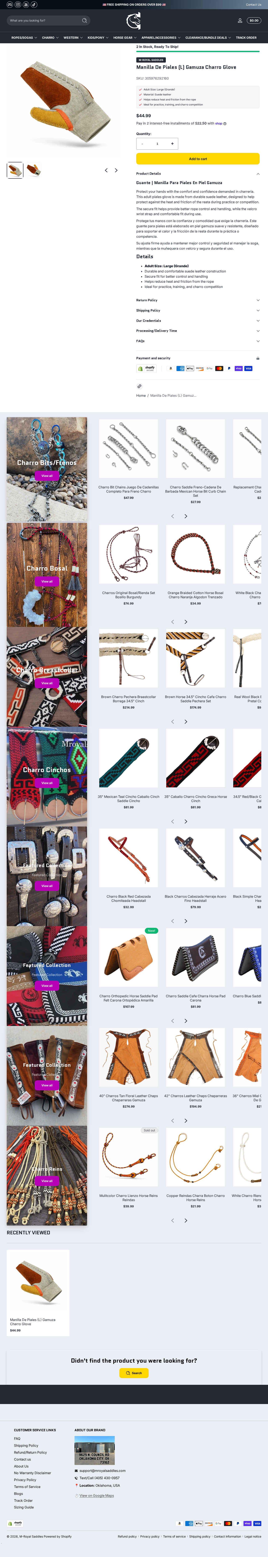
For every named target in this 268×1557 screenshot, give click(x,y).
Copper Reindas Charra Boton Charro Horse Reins (195, 1198)
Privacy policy (150, 1536)
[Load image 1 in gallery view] (15, 170)
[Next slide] (116, 170)
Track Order (23, 1500)
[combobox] (42, 20)
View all (47, 475)
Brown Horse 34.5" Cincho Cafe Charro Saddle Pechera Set (195, 699)
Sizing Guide (24, 1507)
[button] (253, 20)
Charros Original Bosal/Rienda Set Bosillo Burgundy (128, 595)
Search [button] (137, 1373)
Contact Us (253, 4)
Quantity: (143, 134)
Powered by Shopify (58, 1536)
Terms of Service (27, 1487)
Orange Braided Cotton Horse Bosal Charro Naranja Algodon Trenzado (195, 595)
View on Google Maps (97, 1495)
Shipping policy (199, 1536)
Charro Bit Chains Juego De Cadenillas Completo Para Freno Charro (128, 489)
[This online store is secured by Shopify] (146, 368)
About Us (21, 1466)
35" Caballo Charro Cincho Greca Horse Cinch (195, 799)
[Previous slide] (106, 170)
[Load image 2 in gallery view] (33, 170)
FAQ (17, 1438)
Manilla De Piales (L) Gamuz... (173, 395)
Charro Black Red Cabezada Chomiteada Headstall (129, 898)
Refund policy (127, 1536)
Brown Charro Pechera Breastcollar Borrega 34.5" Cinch (128, 699)
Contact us (22, 1459)
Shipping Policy (26, 1445)
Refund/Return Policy (30, 1452)
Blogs (18, 1494)
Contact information (227, 1536)
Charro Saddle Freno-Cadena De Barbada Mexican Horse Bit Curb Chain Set (195, 491)
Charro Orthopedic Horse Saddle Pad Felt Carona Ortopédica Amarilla (128, 998)
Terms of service (174, 1536)
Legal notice (253, 1536)
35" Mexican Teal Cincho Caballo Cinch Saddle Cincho (128, 799)
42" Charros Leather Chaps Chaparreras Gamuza (195, 1098)
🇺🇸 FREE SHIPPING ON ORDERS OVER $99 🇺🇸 (134, 4)
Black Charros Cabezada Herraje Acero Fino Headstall (195, 898)
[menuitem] (40, 1438)
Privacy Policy (25, 1480)
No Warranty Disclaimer (32, 1473)
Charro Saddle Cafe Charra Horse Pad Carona (195, 998)
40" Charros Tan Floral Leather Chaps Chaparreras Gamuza (128, 1098)
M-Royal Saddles (151, 60)
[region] (134, 4)
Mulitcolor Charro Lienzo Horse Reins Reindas (128, 1198)
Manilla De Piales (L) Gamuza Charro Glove (32, 1322)
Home (141, 395)
